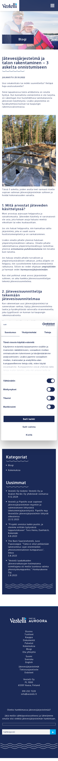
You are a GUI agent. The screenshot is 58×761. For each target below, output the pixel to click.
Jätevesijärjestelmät (29, 666)
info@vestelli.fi (29, 700)
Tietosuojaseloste (29, 669)
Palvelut (29, 643)
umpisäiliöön (49, 266)
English (29, 662)
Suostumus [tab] (10, 332)
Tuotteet (29, 634)
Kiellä (29, 434)
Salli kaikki (29, 419)
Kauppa (29, 637)
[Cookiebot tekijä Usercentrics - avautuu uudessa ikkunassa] (42, 324)
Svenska (29, 659)
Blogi (11, 465)
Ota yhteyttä (29, 652)
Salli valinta (29, 427)
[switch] (51, 389)
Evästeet (29, 672)
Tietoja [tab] (47, 332)
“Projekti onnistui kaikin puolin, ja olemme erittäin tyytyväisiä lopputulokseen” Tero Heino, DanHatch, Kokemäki (28, 528)
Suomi (29, 656)
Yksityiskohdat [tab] (29, 332)
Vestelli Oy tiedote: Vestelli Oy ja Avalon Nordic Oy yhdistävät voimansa (28, 492)
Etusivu (29, 631)
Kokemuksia (14, 470)
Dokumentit (29, 640)
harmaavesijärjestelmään (34, 269)
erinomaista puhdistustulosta (26, 249)
